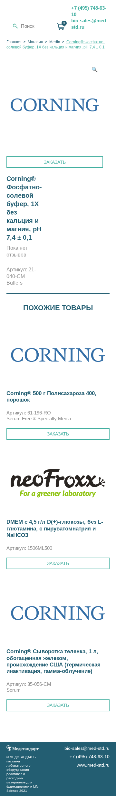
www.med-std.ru (93, 765)
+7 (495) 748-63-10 (88, 11)
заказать (58, 433)
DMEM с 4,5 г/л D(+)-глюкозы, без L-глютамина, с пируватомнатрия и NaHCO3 (54, 528)
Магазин (35, 42)
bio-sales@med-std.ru (89, 24)
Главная (14, 42)
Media (54, 42)
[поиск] (15, 26)
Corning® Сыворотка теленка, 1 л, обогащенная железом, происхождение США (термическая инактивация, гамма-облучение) (53, 661)
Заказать (55, 162)
